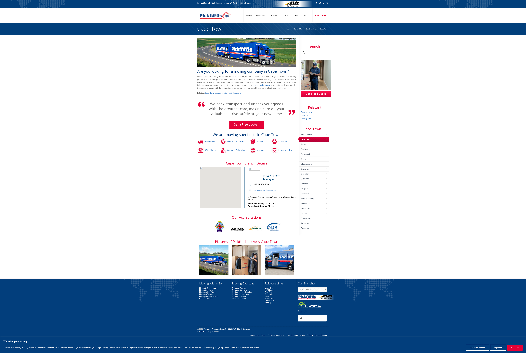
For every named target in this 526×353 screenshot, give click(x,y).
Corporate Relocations (236, 150)
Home (249, 15)
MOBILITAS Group (205, 332)
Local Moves (210, 141)
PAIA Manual (269, 290)
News (295, 15)
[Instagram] (327, 3)
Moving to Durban (206, 294)
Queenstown (306, 218)
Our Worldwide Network (296, 335)
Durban (304, 144)
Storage (260, 141)
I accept (515, 347)
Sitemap (268, 303)
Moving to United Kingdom (242, 292)
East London (306, 149)
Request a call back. (243, 3)
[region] (263, 345)
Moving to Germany (239, 290)
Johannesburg (306, 164)
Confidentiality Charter (257, 335)
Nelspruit (304, 188)
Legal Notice (269, 288)
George (304, 159)
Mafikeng (304, 183)
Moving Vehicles (285, 150)
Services (273, 15)
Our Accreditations (277, 335)
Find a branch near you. (220, 3)
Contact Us (298, 29)
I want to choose (477, 347)
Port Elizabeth (306, 208)
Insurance (261, 150)
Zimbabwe (305, 228)
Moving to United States (241, 294)
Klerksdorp (305, 174)
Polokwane (305, 203)
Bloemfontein (306, 134)
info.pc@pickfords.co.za (265, 189)
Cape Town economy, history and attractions (223, 93)
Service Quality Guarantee (319, 335)
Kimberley (305, 169)
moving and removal (261, 85)
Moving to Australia (239, 288)
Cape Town (324, 29)
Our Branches (311, 29)
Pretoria (304, 213)
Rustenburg (305, 223)
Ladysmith (305, 179)
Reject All (498, 347)
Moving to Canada (239, 296)
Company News (307, 112)
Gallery (285, 15)
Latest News (306, 115)
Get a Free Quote (316, 94)
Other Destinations (206, 298)
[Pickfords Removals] (215, 15)
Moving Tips (306, 118)
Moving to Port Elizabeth (208, 296)
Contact (306, 15)
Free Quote (320, 15)
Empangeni (305, 154)
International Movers (235, 141)
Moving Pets (283, 141)
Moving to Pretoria (206, 290)
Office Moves (210, 150)
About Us (260, 15)
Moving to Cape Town (207, 292)
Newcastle (305, 193)
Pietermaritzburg (308, 198)
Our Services (269, 300)
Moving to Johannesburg (208, 288)
